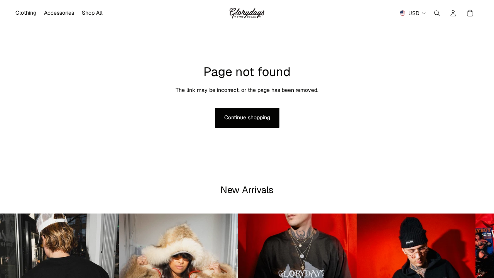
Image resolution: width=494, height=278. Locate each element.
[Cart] (470, 13)
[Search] (436, 13)
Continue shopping (247, 117)
